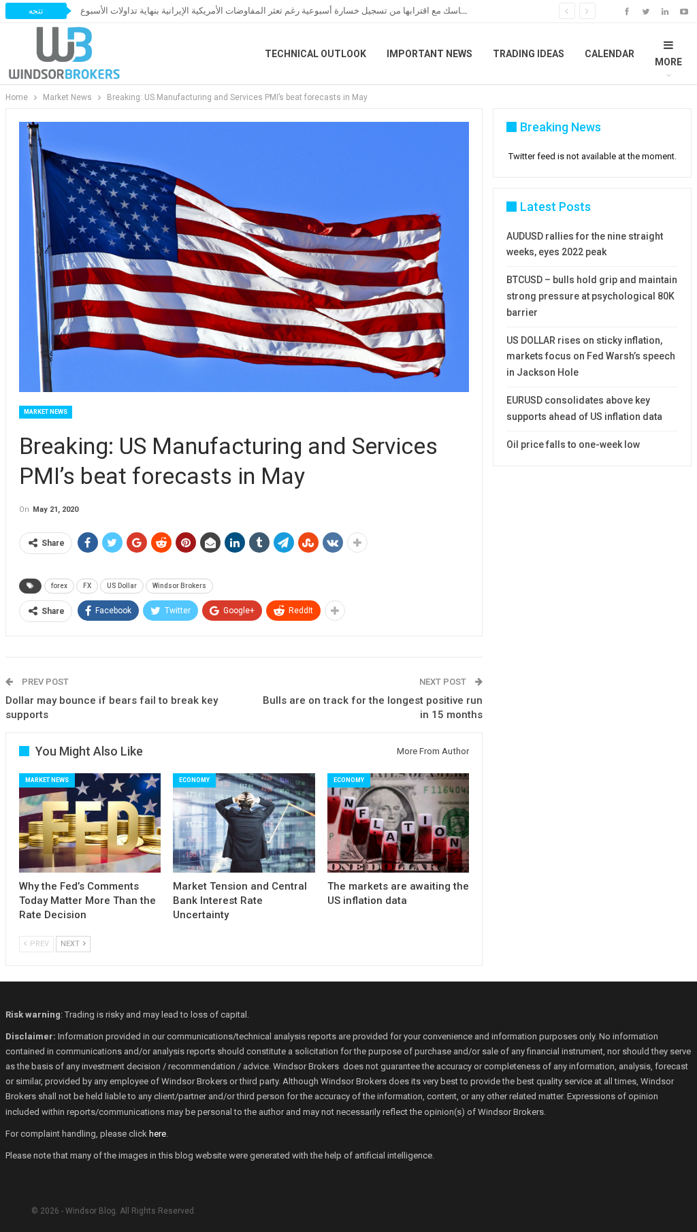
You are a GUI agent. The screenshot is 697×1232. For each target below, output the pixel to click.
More (668, 61)
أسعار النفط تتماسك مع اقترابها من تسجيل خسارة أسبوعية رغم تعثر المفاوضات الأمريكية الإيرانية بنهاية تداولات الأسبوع (299, 10)
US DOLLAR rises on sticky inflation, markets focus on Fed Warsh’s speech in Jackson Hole (590, 356)
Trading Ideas (528, 53)
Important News (429, 53)
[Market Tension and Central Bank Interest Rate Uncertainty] (244, 823)
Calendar (609, 53)
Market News (45, 411)
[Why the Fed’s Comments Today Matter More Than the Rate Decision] (90, 823)
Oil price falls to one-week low (573, 444)
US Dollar (122, 585)
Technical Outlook (315, 53)
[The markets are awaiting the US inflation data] (398, 823)
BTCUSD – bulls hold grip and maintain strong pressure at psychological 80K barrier (591, 296)
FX (87, 585)
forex (59, 585)
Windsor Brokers (179, 585)
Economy (194, 780)
